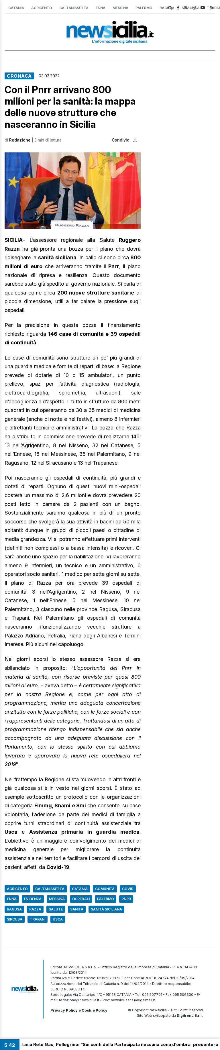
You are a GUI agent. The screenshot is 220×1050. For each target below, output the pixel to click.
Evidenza (33, 899)
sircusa (14, 919)
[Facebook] (178, 7)
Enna (100, 8)
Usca (58, 919)
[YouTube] (203, 7)
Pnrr (126, 899)
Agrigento (41, 8)
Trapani (37, 919)
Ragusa (14, 909)
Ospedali (81, 899)
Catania (16, 8)
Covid (127, 889)
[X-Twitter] (186, 7)
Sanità (76, 909)
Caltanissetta (74, 8)
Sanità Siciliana (106, 909)
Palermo (143, 8)
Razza (35, 909)
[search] (170, 8)
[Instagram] (194, 7)
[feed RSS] (211, 7)
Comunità (105, 889)
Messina (120, 8)
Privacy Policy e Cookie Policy (78, 1010)
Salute (56, 909)
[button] (73, 190)
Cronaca (19, 76)
